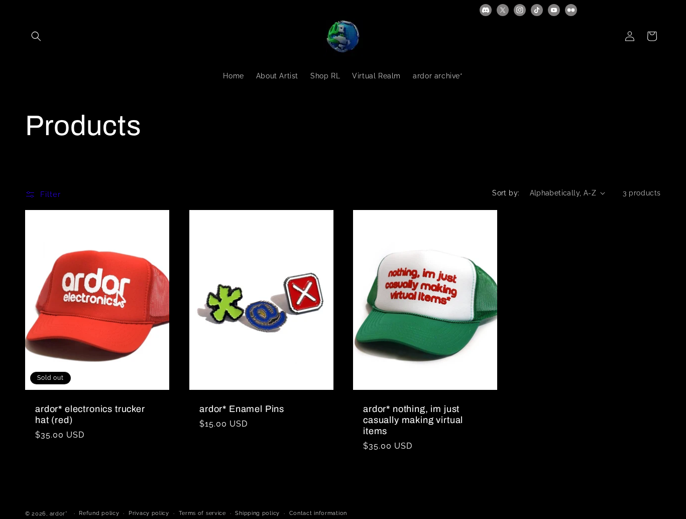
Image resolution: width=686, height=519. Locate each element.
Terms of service (202, 513)
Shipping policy (257, 513)
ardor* (59, 513)
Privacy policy (149, 513)
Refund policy (99, 513)
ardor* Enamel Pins (241, 409)
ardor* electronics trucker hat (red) (90, 414)
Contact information (318, 513)
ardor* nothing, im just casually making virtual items (413, 420)
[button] (36, 36)
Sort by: (505, 193)
